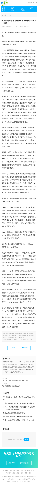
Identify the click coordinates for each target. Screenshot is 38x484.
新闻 (12, 8)
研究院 (23, 10)
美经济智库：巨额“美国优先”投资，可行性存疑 (18, 420)
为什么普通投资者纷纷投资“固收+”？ (15, 413)
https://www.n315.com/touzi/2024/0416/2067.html (17, 339)
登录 (26, 440)
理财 (22, 473)
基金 (26, 473)
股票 (18, 473)
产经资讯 (8, 473)
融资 (28, 470)
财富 (3, 10)
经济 (31, 8)
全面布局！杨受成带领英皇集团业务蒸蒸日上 (16, 380)
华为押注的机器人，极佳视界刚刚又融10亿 (17, 416)
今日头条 (5, 470)
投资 (9, 15)
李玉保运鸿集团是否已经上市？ (11, 386)
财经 (22, 8)
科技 (12, 10)
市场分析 (23, 470)
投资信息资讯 (24, 463)
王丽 (8, 359)
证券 (30, 473)
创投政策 (12, 470)
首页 (3, 8)
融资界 (4, 15)
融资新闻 (12, 463)
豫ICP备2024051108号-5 (19, 476)
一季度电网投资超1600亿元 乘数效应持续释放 (18, 403)
